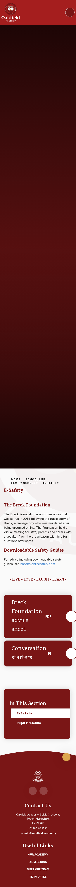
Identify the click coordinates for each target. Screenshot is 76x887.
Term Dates (38, 876)
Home (15, 479)
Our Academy (38, 854)
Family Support (24, 483)
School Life (35, 479)
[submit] (70, 12)
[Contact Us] (43, 791)
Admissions (38, 861)
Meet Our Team (38, 869)
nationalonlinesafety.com (37, 564)
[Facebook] (33, 791)
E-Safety (51, 483)
